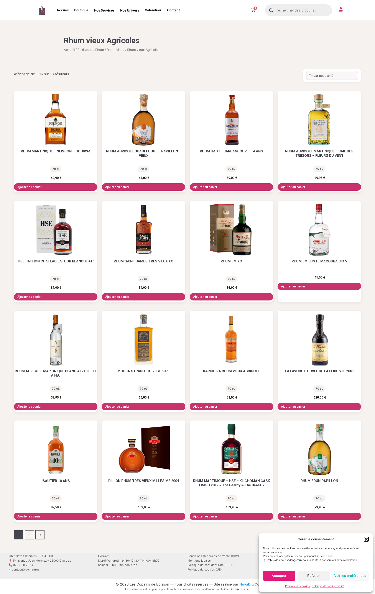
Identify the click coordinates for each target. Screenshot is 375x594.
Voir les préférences (350, 576)
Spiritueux (84, 50)
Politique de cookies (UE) (205, 569)
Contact (173, 10)
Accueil (63, 10)
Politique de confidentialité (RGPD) (211, 565)
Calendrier (153, 10)
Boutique (81, 10)
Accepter (279, 576)
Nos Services (104, 10)
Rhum (99, 50)
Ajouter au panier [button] (29, 187)
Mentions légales (199, 560)
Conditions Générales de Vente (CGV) (213, 556)
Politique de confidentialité (328, 586)
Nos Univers (129, 10)
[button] (366, 539)
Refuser (313, 576)
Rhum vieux (115, 50)
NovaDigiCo (249, 584)
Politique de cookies (297, 586)
